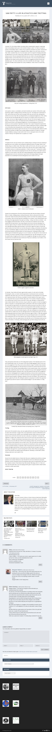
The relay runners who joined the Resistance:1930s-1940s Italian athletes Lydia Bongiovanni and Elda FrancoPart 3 (8, 532)
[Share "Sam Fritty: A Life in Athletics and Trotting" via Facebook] (18, 477)
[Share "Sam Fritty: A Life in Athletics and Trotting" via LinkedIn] (30, 477)
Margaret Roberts (17, 570)
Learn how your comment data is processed (28, 651)
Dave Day (22, 15)
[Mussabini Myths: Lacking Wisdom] (32, 524)
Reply (40, 564)
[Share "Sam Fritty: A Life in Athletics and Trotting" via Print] (38, 477)
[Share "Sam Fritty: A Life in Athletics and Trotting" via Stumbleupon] (33, 477)
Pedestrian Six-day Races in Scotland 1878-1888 (42, 530)
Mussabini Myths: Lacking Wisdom (31, 529)
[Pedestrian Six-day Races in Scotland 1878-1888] (43, 524)
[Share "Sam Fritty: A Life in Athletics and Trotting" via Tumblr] (25, 477)
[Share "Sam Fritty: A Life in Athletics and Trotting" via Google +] (23, 477)
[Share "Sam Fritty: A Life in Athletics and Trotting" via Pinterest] (28, 477)
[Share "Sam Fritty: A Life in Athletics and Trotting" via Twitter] (20, 477)
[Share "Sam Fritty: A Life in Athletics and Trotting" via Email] (35, 477)
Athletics (32, 15)
